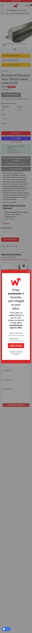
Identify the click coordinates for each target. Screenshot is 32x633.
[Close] (29, 272)
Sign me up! (16, 345)
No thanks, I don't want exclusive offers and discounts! (16, 353)
